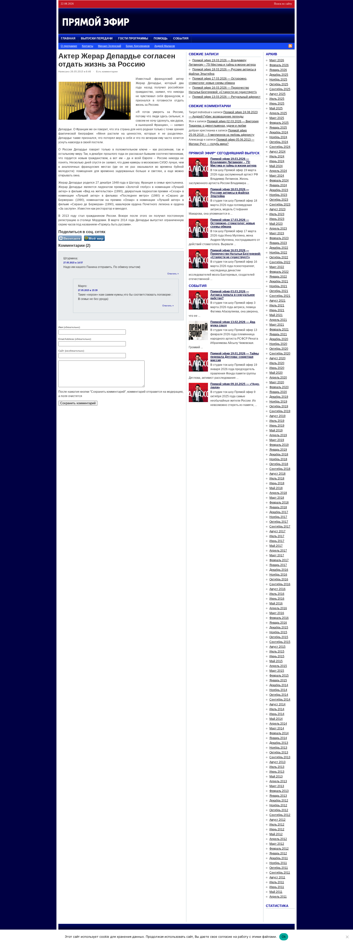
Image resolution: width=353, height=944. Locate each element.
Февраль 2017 (279, 560)
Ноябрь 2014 (278, 690)
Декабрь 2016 (278, 569)
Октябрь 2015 (278, 637)
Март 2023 (276, 233)
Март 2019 (276, 440)
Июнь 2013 (276, 771)
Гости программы (133, 38)
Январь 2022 (278, 276)
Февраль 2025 (279, 122)
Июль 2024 (276, 156)
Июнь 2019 (276, 425)
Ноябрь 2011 (278, 863)
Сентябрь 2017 (279, 526)
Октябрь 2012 (278, 810)
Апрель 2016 (278, 608)
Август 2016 (277, 589)
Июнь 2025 (276, 103)
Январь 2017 (278, 565)
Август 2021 (277, 300)
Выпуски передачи (97, 38)
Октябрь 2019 (278, 406)
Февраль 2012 (279, 848)
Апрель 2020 (278, 377)
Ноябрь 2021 (278, 286)
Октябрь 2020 (278, 348)
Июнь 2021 (276, 310)
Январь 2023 (278, 243)
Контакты (87, 45)
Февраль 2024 (279, 180)
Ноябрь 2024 (278, 137)
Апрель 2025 (278, 113)
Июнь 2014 (276, 714)
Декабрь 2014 (278, 685)
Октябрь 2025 (278, 84)
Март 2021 (276, 324)
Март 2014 (276, 728)
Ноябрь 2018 (278, 459)
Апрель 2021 (278, 320)
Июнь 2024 (276, 161)
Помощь (161, 38)
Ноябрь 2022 (278, 252)
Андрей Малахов (164, 45)
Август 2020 (277, 358)
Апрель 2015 (278, 666)
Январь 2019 (278, 449)
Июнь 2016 (276, 598)
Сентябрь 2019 (279, 411)
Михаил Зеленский (109, 45)
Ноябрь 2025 (278, 79)
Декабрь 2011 (278, 858)
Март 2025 (276, 118)
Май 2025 (276, 108)
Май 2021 (276, 315)
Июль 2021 (276, 305)
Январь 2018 (278, 507)
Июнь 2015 (276, 656)
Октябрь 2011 (278, 867)
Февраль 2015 (279, 675)
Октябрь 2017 (278, 521)
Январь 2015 (278, 680)
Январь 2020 (278, 392)
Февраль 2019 (279, 445)
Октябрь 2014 (278, 694)
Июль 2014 (276, 709)
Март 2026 (276, 60)
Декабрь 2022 (278, 247)
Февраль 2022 (279, 271)
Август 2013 (277, 762)
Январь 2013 (278, 795)
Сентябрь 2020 (279, 353)
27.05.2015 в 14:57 (73, 262)
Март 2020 (276, 382)
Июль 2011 (276, 882)
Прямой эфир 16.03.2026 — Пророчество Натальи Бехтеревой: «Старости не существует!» (235, 254)
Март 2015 (276, 670)
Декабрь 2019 (278, 396)
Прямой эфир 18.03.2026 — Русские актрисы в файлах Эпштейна (229, 193)
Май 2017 (276, 545)
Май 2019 (276, 430)
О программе (69, 45)
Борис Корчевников (138, 45)
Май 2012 (276, 834)
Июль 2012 (276, 824)
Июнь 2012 (276, 829)
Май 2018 (276, 488)
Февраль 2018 (279, 502)
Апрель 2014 (278, 723)
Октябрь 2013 (278, 752)
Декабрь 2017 (278, 512)
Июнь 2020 (276, 368)
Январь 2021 (278, 334)
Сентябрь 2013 (279, 757)
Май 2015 (276, 661)
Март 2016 (276, 613)
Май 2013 (276, 776)
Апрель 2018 (278, 493)
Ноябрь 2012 (278, 805)
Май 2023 (276, 223)
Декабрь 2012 (278, 800)
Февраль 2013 (279, 791)
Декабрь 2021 (278, 281)
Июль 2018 (276, 478)
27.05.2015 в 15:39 (87, 290)
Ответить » (173, 274)
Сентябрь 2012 (279, 815)
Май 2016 (276, 603)
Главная (68, 38)
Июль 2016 (276, 594)
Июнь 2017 (276, 541)
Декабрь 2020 (278, 339)
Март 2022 (276, 267)
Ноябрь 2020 (278, 344)
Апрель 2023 (278, 228)
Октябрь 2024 (278, 142)
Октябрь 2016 (278, 579)
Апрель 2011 (278, 896)
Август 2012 (277, 819)
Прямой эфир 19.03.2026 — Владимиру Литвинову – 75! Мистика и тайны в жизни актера (233, 162)
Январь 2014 (278, 738)
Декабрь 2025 (278, 74)
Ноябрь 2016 (278, 574)
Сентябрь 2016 (279, 584)
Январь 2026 (278, 70)
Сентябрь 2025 (279, 89)
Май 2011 (275, 892)
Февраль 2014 (279, 733)
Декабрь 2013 (278, 743)
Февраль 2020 (279, 387)
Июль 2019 (276, 420)
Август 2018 (277, 473)
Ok (284, 936)
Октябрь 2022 (278, 257)
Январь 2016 (278, 622)
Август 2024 (277, 151)
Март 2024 (276, 175)
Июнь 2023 (276, 219)
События (181, 38)
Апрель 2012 (278, 839)
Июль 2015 (276, 651)
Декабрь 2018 (278, 454)
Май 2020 (276, 372)
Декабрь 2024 (278, 132)
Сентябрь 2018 (279, 469)
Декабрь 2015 (278, 627)
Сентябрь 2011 (279, 872)
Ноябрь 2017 (278, 517)
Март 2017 (276, 555)
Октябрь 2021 (278, 291)
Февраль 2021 (279, 329)
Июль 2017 (276, 536)
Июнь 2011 (276, 887)
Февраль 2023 (279, 238)
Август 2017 (277, 531)
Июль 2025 (276, 98)
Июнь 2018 (276, 483)
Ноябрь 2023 (278, 195)
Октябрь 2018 (278, 464)
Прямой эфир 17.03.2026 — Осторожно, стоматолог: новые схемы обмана (232, 223)
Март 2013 (276, 786)
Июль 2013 (276, 767)
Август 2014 (277, 704)
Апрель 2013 (278, 781)
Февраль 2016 (279, 618)
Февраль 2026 (279, 65)
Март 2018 (276, 497)
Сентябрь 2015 (279, 642)
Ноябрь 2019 (278, 401)
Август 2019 (277, 416)
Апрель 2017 (278, 550)
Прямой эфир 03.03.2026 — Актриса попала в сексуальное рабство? (232, 295)
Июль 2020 (276, 363)
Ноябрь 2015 (278, 632)
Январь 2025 (278, 127)
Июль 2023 (276, 214)
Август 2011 (277, 877)
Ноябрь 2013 (278, 747)
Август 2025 (277, 94)
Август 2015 (277, 646)
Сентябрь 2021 (279, 296)
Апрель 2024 (278, 171)
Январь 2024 (278, 185)
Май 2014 (276, 718)
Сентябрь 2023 (279, 204)
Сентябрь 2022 (279, 262)
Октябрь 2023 (278, 199)
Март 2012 (276, 843)
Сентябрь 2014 (279, 699)
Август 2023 (277, 209)
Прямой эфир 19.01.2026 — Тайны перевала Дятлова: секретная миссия (234, 357)
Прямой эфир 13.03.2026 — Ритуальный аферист (226, 97)
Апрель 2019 (278, 435)
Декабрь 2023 (278, 190)
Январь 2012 (278, 853)
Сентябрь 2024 (279, 147)
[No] (347, 936)
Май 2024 (276, 166)
